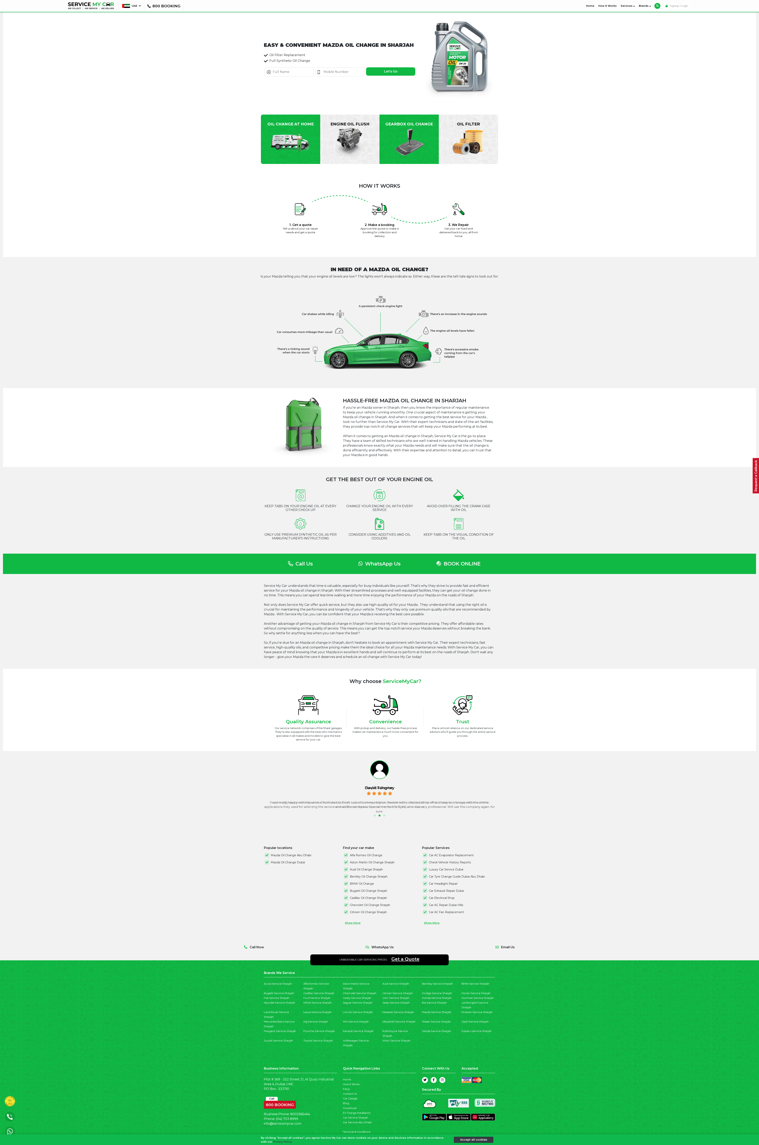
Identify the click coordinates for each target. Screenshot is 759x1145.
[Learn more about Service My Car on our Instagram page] (442, 1080)
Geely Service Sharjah (357, 997)
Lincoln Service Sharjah (358, 1012)
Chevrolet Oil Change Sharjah (370, 905)
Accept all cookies (473, 1139)
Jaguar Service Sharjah (357, 1002)
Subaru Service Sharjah (477, 1031)
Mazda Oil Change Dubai (288, 862)
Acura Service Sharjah (278, 983)
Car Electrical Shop (442, 898)
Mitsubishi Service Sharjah (398, 1021)
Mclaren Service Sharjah (477, 1012)
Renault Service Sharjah (358, 1031)
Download (349, 1108)
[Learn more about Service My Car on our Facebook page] (434, 1080)
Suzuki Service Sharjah (278, 1040)
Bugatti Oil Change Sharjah (368, 891)
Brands (644, 5)
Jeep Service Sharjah (396, 1002)
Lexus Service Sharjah (317, 1012)
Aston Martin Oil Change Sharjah (372, 862)
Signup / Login (678, 5)
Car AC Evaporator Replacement (451, 855)
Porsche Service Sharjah (319, 1031)
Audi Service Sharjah (395, 983)
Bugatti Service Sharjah (279, 993)
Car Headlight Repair (443, 883)
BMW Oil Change (362, 883)
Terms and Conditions (356, 1131)
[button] (374, 816)
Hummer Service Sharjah (478, 997)
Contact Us (350, 1093)
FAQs (346, 1089)
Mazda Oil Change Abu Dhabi (291, 855)
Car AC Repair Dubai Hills (446, 905)
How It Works (607, 5)
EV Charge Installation (357, 1112)
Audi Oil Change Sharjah (366, 869)
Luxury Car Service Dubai (446, 869)
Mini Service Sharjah (356, 1021)
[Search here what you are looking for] (657, 6)
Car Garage (350, 1098)
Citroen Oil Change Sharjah (368, 912)
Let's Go (390, 71)
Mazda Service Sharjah (436, 1012)
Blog (346, 1103)
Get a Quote (405, 959)
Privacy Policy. (282, 1141)
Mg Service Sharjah (315, 1021)
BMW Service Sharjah (475, 983)
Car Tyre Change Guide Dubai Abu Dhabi (457, 876)
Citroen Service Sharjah (397, 993)
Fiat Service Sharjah (276, 997)
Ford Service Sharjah (316, 997)
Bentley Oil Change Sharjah (369, 876)
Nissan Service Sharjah (436, 1021)
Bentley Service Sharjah (437, 983)
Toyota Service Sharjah (318, 1040)
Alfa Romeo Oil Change (366, 855)
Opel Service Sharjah (475, 1021)
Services (627, 5)
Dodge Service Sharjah (437, 993)
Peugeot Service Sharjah (280, 1031)
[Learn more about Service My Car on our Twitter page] (425, 1080)
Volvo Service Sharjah (396, 1040)
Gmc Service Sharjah (395, 997)
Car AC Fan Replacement (446, 912)
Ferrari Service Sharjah (476, 993)
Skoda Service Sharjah (436, 1031)
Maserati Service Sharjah (398, 1012)
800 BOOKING (280, 1104)
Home (591, 5)
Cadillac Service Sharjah (318, 993)
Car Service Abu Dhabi (357, 1122)
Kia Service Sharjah (434, 1002)
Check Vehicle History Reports (450, 862)
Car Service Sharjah (355, 1117)
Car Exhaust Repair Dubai (446, 891)
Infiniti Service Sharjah (317, 1002)
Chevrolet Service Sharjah (359, 993)
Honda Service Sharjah (436, 997)
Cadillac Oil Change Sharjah (368, 898)
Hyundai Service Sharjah (279, 1002)
